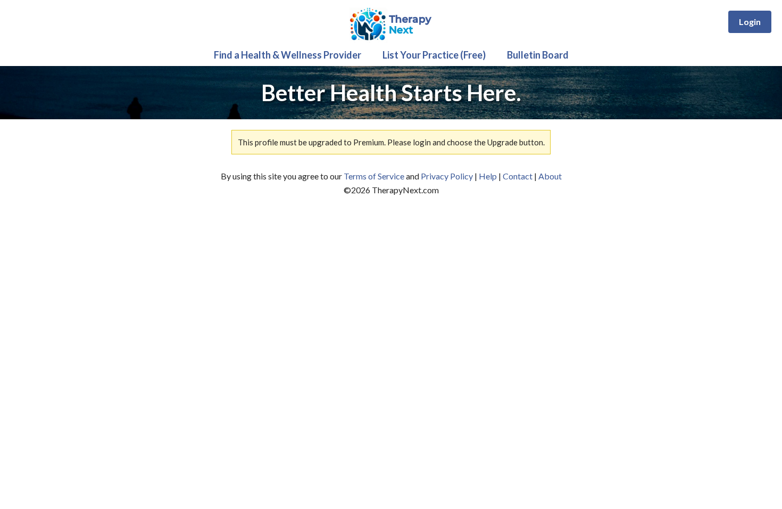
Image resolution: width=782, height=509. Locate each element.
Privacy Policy (447, 176)
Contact (518, 176)
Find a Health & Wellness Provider (287, 55)
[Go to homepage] (391, 40)
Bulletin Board (538, 55)
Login (750, 22)
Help (488, 176)
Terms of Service (374, 176)
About (550, 176)
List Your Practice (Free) (434, 55)
